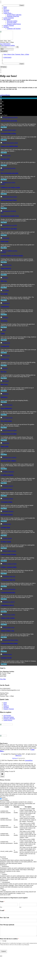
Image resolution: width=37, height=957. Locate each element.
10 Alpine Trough (6, 541)
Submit (3, 951)
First (1, 907)
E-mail (2, 910)
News (5, 8)
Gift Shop (6, 27)
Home (5, 7)
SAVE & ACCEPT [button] (5, 895)
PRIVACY (18, 755)
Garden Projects (7, 720)
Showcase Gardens (12, 21)
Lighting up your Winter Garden (10, 187)
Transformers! (5, 306)
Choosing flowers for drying (9, 120)
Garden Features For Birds (9, 433)
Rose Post (3, 371)
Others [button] (2, 888)
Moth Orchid (4, 446)
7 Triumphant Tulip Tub (8, 580)
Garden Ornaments (8, 17)
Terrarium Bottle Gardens (8, 133)
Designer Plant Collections (14, 14)
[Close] (0, 72)
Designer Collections (9, 718)
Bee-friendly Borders (7, 514)
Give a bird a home (6, 421)
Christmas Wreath (6, 657)
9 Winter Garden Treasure (8, 554)
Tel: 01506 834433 (5, 44)
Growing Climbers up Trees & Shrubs (12, 255)
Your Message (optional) (7, 924)
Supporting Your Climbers (8, 460)
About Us (6, 11)
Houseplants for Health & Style (10, 216)
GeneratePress (29, 760)
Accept (4, 941)
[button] (0, 762)
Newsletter (6, 10)
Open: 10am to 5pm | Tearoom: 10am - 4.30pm (16, 54)
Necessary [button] (3, 797)
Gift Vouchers (7, 715)
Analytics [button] (2, 872)
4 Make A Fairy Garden (8, 618)
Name (2, 901)
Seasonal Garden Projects (14, 24)
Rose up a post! (5, 159)
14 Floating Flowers (6, 489)
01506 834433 (7, 57)
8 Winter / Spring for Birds (8, 567)
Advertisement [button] (4, 880)
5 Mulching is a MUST (7, 605)
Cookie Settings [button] (4, 771)
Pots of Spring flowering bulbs (9, 173)
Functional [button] (3, 857)
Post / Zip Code (4, 917)
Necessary (5, 799)
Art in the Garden (11, 22)
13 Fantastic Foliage (6, 502)
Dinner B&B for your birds (9, 228)
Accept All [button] (12, 771)
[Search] (17, 47)
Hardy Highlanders (6, 408)
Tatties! (3, 333)
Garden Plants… (7, 13)
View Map (3, 679)
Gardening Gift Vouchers (14, 28)
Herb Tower (4, 384)
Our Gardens (6, 19)
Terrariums (4, 321)
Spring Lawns (5, 359)
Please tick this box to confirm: (9, 938)
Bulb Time (4, 281)
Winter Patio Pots (6, 268)
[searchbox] (11, 5)
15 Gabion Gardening (7, 475)
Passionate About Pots (13, 16)
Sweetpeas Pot (5, 346)
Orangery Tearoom (8, 25)
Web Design (14, 758)
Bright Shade (4, 241)
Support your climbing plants (9, 146)
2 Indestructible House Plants (9, 643)
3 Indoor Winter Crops (7, 630)
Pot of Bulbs (4, 294)
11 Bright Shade (5, 527)
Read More (4, 127)
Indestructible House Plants (9, 200)
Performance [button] (3, 865)
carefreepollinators (5, 95)
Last (20, 907)
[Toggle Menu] (0, 2)
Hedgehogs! (4, 397)
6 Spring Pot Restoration (8, 592)
